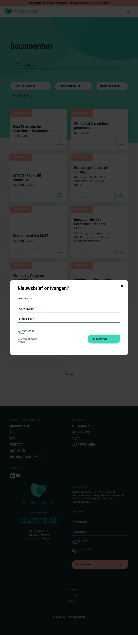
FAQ (12, 438)
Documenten (19, 426)
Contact (16, 444)
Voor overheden (84, 444)
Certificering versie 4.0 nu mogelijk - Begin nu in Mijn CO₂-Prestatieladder (69, 3)
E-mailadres (80, 532)
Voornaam (79, 511)
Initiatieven (80, 432)
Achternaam (80, 522)
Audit (76, 438)
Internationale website (28, 457)
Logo (14, 432)
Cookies (72, 595)
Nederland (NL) (81, 542)
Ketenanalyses (83, 426)
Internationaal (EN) (83, 550)
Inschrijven (84, 564)
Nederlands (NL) (27, 332)
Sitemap (72, 601)
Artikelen (17, 451)
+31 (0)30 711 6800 (38, 538)
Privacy (72, 589)
